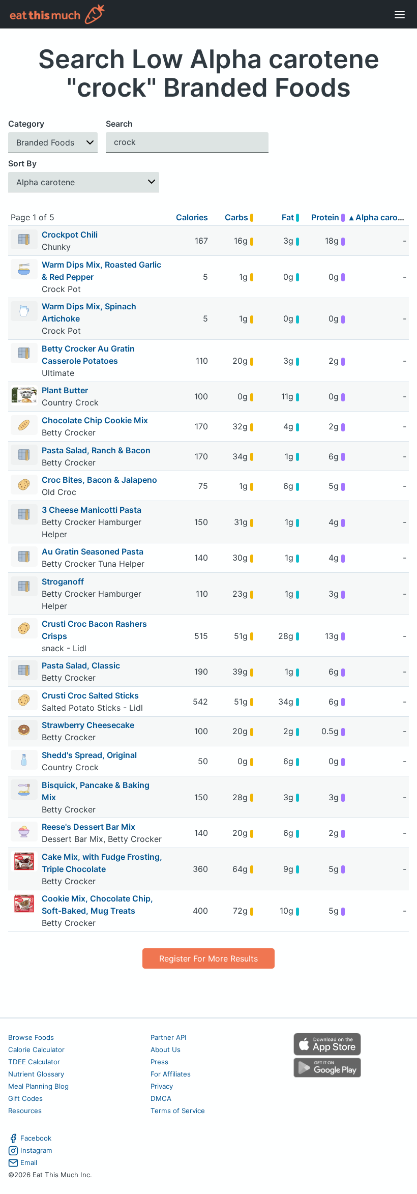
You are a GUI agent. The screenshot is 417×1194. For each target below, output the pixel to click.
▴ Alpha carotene (382, 217)
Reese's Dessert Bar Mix (88, 827)
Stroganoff (63, 581)
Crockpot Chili (70, 234)
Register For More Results (208, 958)
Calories (192, 217)
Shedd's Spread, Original (89, 755)
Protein (326, 217)
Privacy (162, 1086)
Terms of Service (178, 1110)
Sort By (22, 163)
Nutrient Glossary (36, 1074)
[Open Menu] (400, 14)
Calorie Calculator (36, 1049)
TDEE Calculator (34, 1062)
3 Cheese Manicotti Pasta (91, 510)
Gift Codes (25, 1098)
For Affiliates (171, 1074)
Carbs (237, 217)
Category (26, 124)
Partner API (169, 1037)
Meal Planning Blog (38, 1086)
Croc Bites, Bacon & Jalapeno (99, 480)
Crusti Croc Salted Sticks (90, 695)
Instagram (36, 1150)
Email (28, 1162)
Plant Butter (65, 390)
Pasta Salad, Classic (81, 665)
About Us (166, 1049)
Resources (25, 1110)
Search (119, 124)
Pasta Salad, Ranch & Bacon (96, 450)
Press (159, 1062)
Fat (289, 217)
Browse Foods (31, 1037)
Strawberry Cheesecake (88, 725)
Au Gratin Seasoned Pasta (92, 551)
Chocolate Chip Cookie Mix (95, 420)
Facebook (35, 1138)
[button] (53, 142)
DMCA (161, 1098)
